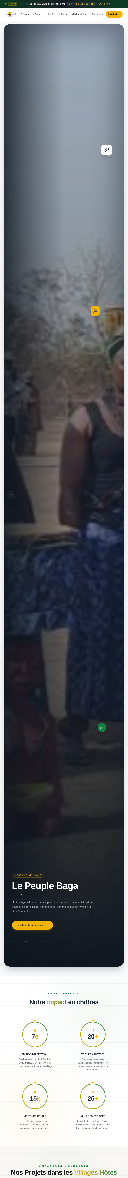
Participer (97, 14)
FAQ (110, 14)
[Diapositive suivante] (117, 495)
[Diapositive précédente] (11, 495)
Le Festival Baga (57, 14)
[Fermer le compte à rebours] (121, 4)
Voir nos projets (27, 931)
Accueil (11, 14)
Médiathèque (79, 14)
